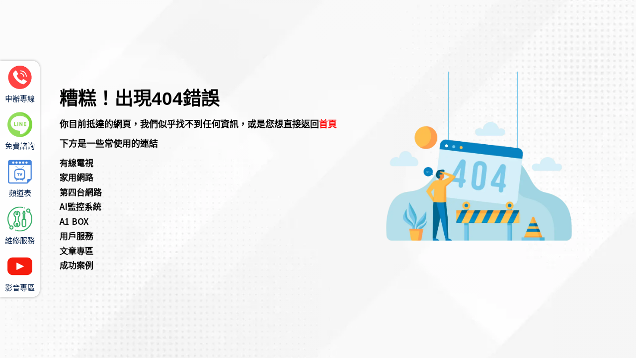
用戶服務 (76, 235)
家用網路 (76, 177)
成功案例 (76, 265)
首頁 (328, 123)
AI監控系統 (80, 206)
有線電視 (76, 162)
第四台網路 (81, 191)
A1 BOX (74, 221)
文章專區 (76, 250)
